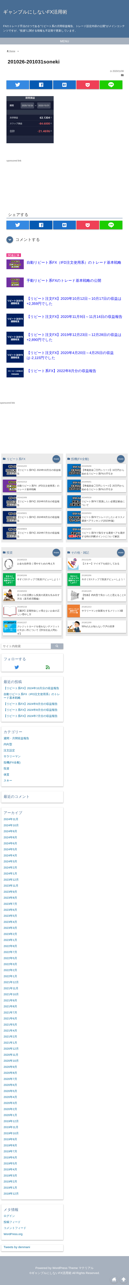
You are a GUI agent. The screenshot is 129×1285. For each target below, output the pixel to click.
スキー (8, 780)
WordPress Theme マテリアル (73, 1268)
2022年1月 (10, 976)
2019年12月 (11, 1121)
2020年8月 (10, 1072)
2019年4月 (10, 1169)
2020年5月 (10, 1091)
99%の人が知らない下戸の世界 (98, 626)
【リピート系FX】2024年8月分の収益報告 (31, 709)
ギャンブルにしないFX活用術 (35, 11)
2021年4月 (10, 1030)
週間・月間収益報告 (16, 738)
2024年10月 (11, 825)
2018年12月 (11, 1193)
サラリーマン (12, 756)
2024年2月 (10, 867)
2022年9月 (10, 946)
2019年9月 (10, 1139)
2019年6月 (10, 1157)
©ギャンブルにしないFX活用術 (50, 1273)
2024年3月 (10, 861)
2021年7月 (10, 1012)
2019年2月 (10, 1181)
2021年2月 (10, 1036)
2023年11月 (11, 885)
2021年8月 (10, 1006)
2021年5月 (10, 1024)
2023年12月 (11, 879)
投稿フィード (12, 1222)
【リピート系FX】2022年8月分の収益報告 (61, 371)
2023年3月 (10, 927)
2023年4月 (10, 921)
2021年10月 (11, 994)
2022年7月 (10, 952)
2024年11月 (11, 819)
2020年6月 (10, 1084)
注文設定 (9, 750)
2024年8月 (10, 837)
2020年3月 (10, 1103)
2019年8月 (10, 1145)
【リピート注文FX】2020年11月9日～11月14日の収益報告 (74, 317)
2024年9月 (10, 831)
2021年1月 (10, 1042)
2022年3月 (10, 964)
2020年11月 (11, 1054)
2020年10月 (11, 1060)
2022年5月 (10, 958)
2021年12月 (11, 982)
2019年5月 (10, 1163)
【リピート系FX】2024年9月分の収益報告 (31, 703)
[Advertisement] (64, 185)
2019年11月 (11, 1127)
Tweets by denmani (17, 1247)
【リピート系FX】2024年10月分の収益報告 (31, 688)
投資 (6, 768)
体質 (6, 774)
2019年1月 (10, 1187)
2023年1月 (10, 940)
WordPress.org (13, 1234)
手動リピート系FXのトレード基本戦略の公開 (64, 280)
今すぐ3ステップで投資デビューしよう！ (39, 579)
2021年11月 (11, 988)
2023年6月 (10, 909)
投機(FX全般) (12, 762)
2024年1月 (10, 873)
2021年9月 (10, 1000)
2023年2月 (10, 934)
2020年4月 (10, 1097)
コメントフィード (15, 1228)
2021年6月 (10, 1018)
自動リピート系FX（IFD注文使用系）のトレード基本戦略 (74, 262)
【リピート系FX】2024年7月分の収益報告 (31, 716)
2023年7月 (10, 903)
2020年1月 (10, 1115)
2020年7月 (10, 1079)
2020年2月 (10, 1109)
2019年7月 (10, 1151)
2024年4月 (10, 855)
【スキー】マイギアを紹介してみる (100, 563)
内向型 (8, 744)
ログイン (9, 1215)
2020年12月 (11, 1048)
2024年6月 (10, 843)
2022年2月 (10, 970)
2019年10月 (11, 1133)
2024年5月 (10, 849)
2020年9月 (10, 1066)
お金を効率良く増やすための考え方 (36, 563)
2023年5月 (10, 915)
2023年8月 (10, 897)
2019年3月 (10, 1175)
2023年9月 (10, 891)
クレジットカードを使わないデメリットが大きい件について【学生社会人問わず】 (38, 630)
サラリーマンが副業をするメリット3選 (102, 610)
